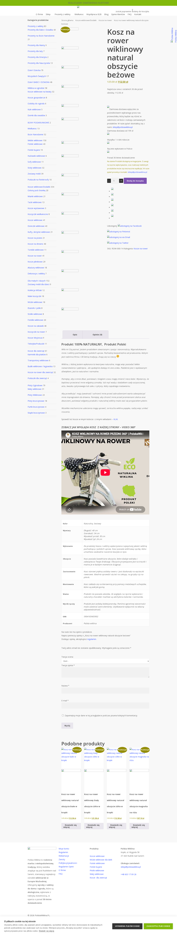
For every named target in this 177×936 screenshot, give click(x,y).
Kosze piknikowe (35, 261)
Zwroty (62, 859)
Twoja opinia (68, 665)
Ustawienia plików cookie (127, 926)
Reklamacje (64, 856)
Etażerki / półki (34, 308)
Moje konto (64, 848)
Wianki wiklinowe (35, 196)
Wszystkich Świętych (37, 76)
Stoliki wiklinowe (35, 314)
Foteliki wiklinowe (35, 320)
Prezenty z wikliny (35, 26)
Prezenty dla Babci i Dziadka (40, 29)
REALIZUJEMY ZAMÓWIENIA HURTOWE (88, 2)
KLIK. (115, 419)
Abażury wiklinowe (36, 267)
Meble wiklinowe (35, 140)
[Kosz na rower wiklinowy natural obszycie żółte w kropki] (116, 768)
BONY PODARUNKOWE (38, 122)
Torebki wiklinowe (36, 249)
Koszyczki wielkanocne (38, 214)
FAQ (61, 873)
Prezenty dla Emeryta (37, 57)
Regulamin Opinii (66, 866)
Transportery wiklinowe (38, 360)
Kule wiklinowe (34, 109)
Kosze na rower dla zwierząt (40, 372)
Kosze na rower (35, 255)
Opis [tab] (74, 334)
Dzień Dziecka (34, 70)
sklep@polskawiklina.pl (123, 127)
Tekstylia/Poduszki (36, 343)
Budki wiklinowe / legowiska (40, 366)
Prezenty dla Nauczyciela (39, 63)
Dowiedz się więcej (46, 931)
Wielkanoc (32, 128)
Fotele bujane (34, 150)
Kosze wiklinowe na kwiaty (39, 91)
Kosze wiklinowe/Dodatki (39, 186)
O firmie (62, 870)
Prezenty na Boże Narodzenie (41, 35)
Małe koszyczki (34, 296)
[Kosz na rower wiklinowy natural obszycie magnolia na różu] (139, 768)
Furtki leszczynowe (36, 407)
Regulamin (63, 852)
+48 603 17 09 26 (128, 874)
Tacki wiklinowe (35, 202)
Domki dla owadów (36, 115)
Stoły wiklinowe (34, 167)
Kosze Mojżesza (35, 337)
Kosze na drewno (35, 244)
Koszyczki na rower (36, 332)
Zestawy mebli (34, 173)
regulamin (91, 639)
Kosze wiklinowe (35, 220)
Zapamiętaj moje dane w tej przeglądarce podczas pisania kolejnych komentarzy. (101, 715)
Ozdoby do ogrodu (36, 103)
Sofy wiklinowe (34, 161)
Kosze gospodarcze (36, 97)
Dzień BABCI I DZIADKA (39, 82)
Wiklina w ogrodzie (36, 88)
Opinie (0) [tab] (97, 334)
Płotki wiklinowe (97, 870)
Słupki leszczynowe (36, 412)
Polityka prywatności (68, 863)
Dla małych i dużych (36, 280)
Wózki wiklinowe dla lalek (101, 859)
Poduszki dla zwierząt (37, 378)
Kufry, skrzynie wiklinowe (39, 232)
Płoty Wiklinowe (35, 395)
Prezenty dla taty (35, 51)
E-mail (65, 700)
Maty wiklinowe (34, 389)
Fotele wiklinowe (35, 144)
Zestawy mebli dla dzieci (38, 284)
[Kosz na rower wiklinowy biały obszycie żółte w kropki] (94, 768)
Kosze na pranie (35, 238)
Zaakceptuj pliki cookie (158, 926)
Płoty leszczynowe (36, 401)
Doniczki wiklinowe (36, 226)
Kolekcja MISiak (35, 290)
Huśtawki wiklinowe (36, 156)
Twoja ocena (67, 656)
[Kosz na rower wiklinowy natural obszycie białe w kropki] (71, 768)
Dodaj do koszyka (135, 181)
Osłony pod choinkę (36, 190)
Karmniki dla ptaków (37, 354)
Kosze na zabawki (36, 326)
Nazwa (65, 685)
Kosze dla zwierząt (36, 351)
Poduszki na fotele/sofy (38, 179)
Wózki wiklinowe (35, 302)
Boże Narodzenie (35, 134)
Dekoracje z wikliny (36, 273)
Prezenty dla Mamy (36, 45)
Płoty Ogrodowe (35, 385)
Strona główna (67, 20)
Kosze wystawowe (36, 208)
